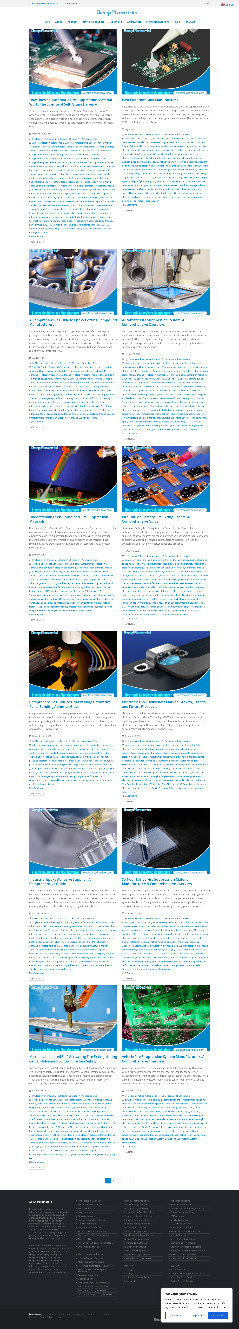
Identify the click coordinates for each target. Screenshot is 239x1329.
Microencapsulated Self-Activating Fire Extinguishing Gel (56, 1154)
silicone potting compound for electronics (93, 780)
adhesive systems (68, 926)
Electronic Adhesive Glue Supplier (170, 945)
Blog (177, 22)
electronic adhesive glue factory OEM (161, 571)
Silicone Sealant (178, 1269)
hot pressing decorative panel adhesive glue (86, 760)
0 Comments (38, 236)
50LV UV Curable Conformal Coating (49, 367)
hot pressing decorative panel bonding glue (55, 768)
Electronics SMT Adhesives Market (183, 784)
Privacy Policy (46, 1317)
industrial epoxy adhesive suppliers (46, 961)
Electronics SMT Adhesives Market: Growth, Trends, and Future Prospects (164, 704)
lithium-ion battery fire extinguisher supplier (157, 610)
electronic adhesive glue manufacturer (179, 575)
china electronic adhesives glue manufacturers (185, 150)
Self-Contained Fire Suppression (138, 965)
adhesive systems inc (101, 745)
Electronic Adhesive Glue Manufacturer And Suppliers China (170, 942)
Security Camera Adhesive (183, 1254)
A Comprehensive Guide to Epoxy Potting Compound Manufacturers (73, 322)
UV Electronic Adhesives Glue (91, 224)
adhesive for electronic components (79, 375)
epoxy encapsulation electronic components (148, 173)
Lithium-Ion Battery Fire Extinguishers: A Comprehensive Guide (155, 519)
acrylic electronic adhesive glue (140, 138)
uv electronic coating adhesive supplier (96, 414)
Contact (190, 22)
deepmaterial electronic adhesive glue (62, 185)
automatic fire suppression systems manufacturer (83, 174)
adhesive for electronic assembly (57, 146)
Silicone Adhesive (86, 1208)
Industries (116, 22)
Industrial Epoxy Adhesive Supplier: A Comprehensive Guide (60, 881)
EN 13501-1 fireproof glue (189, 165)
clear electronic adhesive (134, 154)
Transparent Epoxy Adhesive (92, 1290)
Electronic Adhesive (157, 22)
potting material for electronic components (176, 189)
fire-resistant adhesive (57, 209)
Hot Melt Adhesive (87, 1223)
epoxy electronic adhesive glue (44, 197)
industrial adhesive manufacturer (60, 949)
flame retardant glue (81, 213)
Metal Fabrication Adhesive (91, 1262)
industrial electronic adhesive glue (149, 599)
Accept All (218, 1315)
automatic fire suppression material (46, 166)
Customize (176, 1315)
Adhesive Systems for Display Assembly (180, 1111)
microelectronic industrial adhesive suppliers (76, 1150)
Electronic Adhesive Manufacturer (51, 139)
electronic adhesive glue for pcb (82, 571)
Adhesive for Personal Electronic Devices (94, 146)
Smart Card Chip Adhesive (183, 1258)
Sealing (128, 1269)
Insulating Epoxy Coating (182, 1277)
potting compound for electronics (67, 591)
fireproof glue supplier (182, 177)
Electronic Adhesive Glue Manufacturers (141, 583)
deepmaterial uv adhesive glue (166, 1119)
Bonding (128, 1265)
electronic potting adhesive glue (93, 753)
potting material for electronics (57, 780)
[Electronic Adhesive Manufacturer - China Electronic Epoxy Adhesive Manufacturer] (117, 13)
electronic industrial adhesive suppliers (90, 193)
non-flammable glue (39, 224)
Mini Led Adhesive (179, 1220)
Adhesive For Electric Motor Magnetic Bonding (65, 1107)
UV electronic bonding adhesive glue (58, 414)
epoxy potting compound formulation (85, 398)
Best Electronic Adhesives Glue (185, 142)
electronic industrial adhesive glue (53, 193)
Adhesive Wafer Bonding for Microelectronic (90, 378)
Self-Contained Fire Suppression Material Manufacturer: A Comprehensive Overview (157, 881)
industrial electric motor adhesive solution (152, 595)
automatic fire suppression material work (84, 166)
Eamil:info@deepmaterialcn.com (44, 3)
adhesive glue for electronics (43, 150)
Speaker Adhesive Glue (182, 1212)
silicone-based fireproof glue (148, 197)
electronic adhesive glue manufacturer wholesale (182, 579)
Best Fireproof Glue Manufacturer (150, 100)
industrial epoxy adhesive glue (58, 957)
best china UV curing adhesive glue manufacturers (53, 386)
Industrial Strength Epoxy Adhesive (95, 1294)
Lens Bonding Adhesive (135, 1243)
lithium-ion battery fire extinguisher (183, 599)
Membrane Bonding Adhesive (138, 1235)
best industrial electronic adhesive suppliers (171, 146)
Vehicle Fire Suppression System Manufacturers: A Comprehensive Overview (163, 1058)
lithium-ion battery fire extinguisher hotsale (148, 606)
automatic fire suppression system (188, 386)
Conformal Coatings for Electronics (187, 1273)
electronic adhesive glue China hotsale (165, 567)
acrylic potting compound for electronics (175, 363)
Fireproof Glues (167, 181)
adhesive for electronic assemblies (182, 749)
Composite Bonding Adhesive (138, 1216)
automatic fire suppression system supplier (151, 394)
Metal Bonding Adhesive (136, 1204)
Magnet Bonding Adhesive (137, 1254)
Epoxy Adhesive (85, 1216)
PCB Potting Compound (182, 1227)
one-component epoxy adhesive (64, 772)
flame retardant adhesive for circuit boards (50, 213)
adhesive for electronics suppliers (151, 375)
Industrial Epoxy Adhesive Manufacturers (93, 957)
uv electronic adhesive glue (63, 224)
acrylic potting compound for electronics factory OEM (80, 371)
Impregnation (130, 1281)
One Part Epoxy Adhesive (90, 1200)
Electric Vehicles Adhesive (90, 1254)
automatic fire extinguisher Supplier (74, 158)
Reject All (197, 1315)
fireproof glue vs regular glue (145, 181)
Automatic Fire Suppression (63, 162)
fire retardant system (48, 205)
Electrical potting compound (135, 161)
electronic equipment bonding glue (159, 165)
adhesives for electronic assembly (153, 768)
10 (125, 1180)
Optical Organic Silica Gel (182, 1281)
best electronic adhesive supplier (152, 142)
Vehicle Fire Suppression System (148, 1138)
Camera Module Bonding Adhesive (187, 1208)
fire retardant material (54, 201)
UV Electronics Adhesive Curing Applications (76, 417)
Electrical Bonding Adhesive (137, 1258)
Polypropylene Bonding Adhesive (140, 1212)
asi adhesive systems (154, 1115)
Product (73, 22)
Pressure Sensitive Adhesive (92, 1220)
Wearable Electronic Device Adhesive (189, 1250)
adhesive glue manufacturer (54, 378)
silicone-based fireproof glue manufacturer (184, 197)
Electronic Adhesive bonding (163, 161)
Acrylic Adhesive (86, 1212)
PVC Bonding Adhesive (135, 1227)
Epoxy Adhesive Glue (88, 1275)
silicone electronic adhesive (158, 193)
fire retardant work (69, 205)
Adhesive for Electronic (76, 142)
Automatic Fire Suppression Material (95, 1243)
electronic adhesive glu (193, 1119)
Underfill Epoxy (85, 1278)
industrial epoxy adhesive (76, 953)
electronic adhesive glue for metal (186, 776)
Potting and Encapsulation (137, 1277)
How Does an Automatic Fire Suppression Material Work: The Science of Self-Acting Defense (70, 102)
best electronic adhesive (168, 138)
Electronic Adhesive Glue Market (177, 583)
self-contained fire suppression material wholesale (71, 606)
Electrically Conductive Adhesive (93, 1235)
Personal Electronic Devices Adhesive (96, 1265)
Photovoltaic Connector (53, 1320)
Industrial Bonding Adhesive (138, 1220)
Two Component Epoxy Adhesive (94, 1286)
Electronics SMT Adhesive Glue (151, 784)
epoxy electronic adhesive (184, 587)
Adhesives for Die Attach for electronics (77, 150)
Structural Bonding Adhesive (92, 1231)
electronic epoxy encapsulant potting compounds (53, 753)
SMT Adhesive (178, 1216)
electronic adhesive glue (78, 189)
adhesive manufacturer (103, 922)
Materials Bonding (93, 22)
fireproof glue (103, 209)
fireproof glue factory (196, 173)
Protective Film (85, 1239)
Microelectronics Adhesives (184, 1239)
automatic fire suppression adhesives (96, 162)
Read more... (36, 242)
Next (131, 1180)
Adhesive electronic (142, 371)
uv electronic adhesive (59, 410)
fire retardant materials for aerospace (84, 201)
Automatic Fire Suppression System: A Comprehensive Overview (153, 322)
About (58, 22)
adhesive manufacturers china (75, 745)
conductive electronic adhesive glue (61, 567)
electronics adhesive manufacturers (173, 1123)
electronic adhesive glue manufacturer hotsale (80, 575)
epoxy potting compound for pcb (50, 398)
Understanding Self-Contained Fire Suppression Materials (68, 519)
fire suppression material (91, 205)
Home (47, 22)
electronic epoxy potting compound (62, 390)
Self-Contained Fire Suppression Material (175, 965)
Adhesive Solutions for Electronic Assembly (184, 756)
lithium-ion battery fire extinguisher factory (142, 602)
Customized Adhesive (88, 1246)
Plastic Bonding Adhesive (136, 1200)
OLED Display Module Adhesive (186, 1246)
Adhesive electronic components (48, 142)
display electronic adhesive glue (50, 189)
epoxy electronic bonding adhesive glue (79, 197)
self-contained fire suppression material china (73, 595)
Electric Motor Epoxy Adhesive (185, 1231)
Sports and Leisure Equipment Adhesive (93, 1270)
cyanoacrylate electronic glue (76, 749)
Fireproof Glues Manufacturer (190, 181)
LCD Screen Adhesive (181, 1223)
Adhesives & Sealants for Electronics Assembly (52, 382)
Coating (128, 1273)
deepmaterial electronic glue (96, 934)
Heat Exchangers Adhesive (91, 1258)
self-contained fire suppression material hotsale (86, 599)
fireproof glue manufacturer (135, 177)
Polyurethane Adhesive (89, 1227)
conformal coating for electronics (45, 749)
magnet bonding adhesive (99, 221)
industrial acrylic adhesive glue (54, 217)
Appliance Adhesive (180, 1200)
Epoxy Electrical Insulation (92, 390)
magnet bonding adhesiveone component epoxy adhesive (160, 1135)
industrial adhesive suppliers (84, 217)
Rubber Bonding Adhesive (137, 1223)
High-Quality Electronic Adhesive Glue (165, 788)
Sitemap (59, 1317)
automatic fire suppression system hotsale (74, 170)
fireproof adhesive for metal (82, 209)
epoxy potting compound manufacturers (81, 402)
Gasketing (175, 1265)
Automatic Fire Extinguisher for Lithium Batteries (66, 154)
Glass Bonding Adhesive (136, 1208)
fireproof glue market (160, 177)
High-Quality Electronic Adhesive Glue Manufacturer (147, 953)
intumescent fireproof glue (135, 185)
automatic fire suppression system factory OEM (145, 390)
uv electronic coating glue (75, 228)
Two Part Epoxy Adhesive (90, 1204)
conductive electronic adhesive (162, 154)
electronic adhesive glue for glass (153, 776)
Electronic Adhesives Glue (84, 139)
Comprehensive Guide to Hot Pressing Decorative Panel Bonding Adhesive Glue (70, 704)
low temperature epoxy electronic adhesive (65, 221)
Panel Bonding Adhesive (136, 1231)
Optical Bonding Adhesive (136, 1250)
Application (134, 22)
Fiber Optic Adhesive (181, 1204)
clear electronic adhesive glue (74, 181)
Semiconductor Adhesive (183, 1243)
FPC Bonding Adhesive (135, 1246)
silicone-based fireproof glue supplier (140, 201)
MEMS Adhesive (178, 1235)
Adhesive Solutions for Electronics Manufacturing (179, 378)
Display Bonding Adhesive (137, 1239)
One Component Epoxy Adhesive (94, 1282)
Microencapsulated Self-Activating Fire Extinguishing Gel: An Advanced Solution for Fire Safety (73, 1058)
